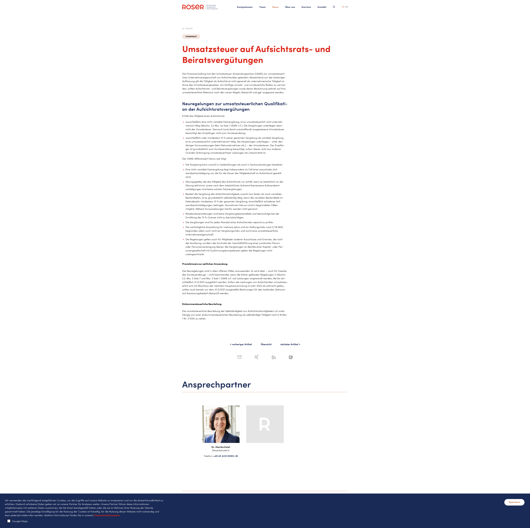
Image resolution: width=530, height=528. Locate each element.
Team (262, 6)
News (275, 6)
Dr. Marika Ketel (220, 446)
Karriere (306, 6)
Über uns (290, 6)
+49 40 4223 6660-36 (225, 455)
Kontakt (322, 6)
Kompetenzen (245, 6)
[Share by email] (239, 357)
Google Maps (20, 521)
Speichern (514, 501)
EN (347, 7)
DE (343, 7)
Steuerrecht (191, 36)
